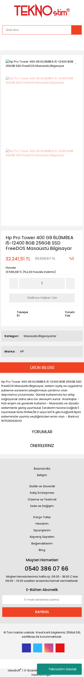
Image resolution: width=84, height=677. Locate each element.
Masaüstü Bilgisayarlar (40, 336)
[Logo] (42, 10)
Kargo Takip (42, 517)
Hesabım (42, 523)
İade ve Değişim (42, 506)
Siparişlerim (42, 530)
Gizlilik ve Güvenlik (42, 486)
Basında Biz (42, 468)
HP (22, 351)
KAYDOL (42, 612)
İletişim (42, 475)
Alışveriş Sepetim (42, 537)
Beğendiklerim (42, 543)
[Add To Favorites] (77, 61)
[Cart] (75, 42)
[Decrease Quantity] (13, 283)
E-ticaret (30, 670)
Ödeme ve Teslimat (42, 499)
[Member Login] (6, 42)
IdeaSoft (14, 670)
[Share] (77, 69)
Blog (42, 550)
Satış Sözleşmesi (42, 493)
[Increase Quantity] (70, 283)
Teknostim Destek (62, 669)
